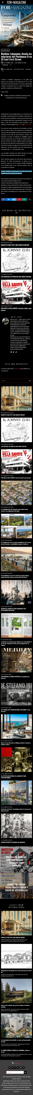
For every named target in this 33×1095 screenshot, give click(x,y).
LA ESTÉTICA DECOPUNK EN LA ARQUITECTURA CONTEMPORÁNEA (13, 777)
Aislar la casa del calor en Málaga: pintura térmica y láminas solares (16, 743)
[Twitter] (13, 199)
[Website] (16, 352)
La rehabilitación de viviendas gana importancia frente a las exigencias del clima (14, 510)
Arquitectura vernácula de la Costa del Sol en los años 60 (16, 971)
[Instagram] (12, 1067)
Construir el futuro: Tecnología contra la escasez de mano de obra (16, 810)
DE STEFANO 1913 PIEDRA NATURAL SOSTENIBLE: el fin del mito (15, 710)
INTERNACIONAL (5, 50)
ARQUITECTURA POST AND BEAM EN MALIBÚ (15, 245)
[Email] (29, 199)
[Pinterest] (19, 199)
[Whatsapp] (24, 199)
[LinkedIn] (18, 1067)
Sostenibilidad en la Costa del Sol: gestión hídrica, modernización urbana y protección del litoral (15, 576)
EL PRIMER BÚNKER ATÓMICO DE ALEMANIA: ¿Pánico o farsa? (15, 1051)
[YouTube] (20, 1067)
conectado (17, 368)
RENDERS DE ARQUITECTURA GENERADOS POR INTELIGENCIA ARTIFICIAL (13, 609)
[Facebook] (3, 199)
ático (10, 149)
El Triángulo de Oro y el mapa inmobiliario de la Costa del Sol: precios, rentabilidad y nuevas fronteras (16, 543)
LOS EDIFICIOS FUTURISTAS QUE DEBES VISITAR (16, 276)
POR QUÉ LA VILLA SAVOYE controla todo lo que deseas (16, 309)
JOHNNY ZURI (9, 63)
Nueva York (27, 124)
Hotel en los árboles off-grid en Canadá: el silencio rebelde (15, 1006)
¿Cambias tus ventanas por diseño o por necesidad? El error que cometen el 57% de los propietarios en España (16, 643)
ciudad (20, 124)
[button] (30, 381)
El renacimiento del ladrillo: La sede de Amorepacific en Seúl (16, 1041)
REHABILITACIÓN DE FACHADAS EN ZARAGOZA (13, 842)
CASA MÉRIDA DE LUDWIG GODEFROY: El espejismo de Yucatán (15, 677)
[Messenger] (8, 199)
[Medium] (23, 1067)
